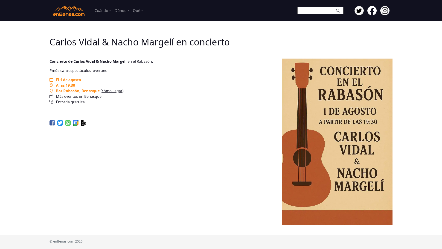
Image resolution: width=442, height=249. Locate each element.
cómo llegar (112, 90)
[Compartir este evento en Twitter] (60, 122)
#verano (100, 70)
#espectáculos (78, 70)
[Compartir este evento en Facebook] (52, 122)
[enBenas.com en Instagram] (385, 10)
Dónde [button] (120, 10)
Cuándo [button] (101, 10)
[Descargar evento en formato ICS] (83, 122)
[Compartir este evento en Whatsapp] (68, 122)
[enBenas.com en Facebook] (372, 10)
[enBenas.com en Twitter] (359, 10)
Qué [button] (136, 10)
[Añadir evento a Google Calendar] (76, 122)
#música (56, 70)
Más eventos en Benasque (79, 96)
